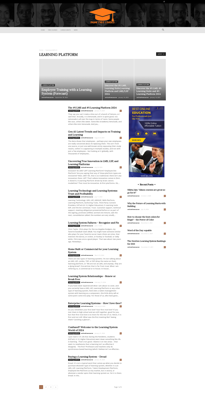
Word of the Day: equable (139, 230)
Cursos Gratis (66, 30)
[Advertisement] (102, 41)
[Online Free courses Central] (102, 15)
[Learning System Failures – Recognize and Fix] (52, 230)
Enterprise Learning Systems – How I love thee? (95, 303)
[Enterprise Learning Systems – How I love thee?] (52, 310)
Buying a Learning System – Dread (87, 356)
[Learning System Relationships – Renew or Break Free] (52, 283)
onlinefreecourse (48, 97)
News (75, 30)
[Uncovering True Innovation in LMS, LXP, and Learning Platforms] (52, 168)
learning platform (48, 85)
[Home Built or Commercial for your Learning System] (52, 256)
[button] (163, 30)
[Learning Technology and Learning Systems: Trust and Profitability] (52, 198)
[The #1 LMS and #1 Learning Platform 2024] (52, 115)
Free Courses (52, 30)
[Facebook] (164, 1)
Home (43, 30)
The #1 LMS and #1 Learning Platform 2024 (92, 107)
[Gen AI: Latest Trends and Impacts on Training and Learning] (52, 139)
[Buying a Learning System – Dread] (52, 364)
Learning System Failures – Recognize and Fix (93, 222)
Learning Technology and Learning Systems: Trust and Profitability (93, 192)
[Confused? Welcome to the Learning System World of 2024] (52, 334)
